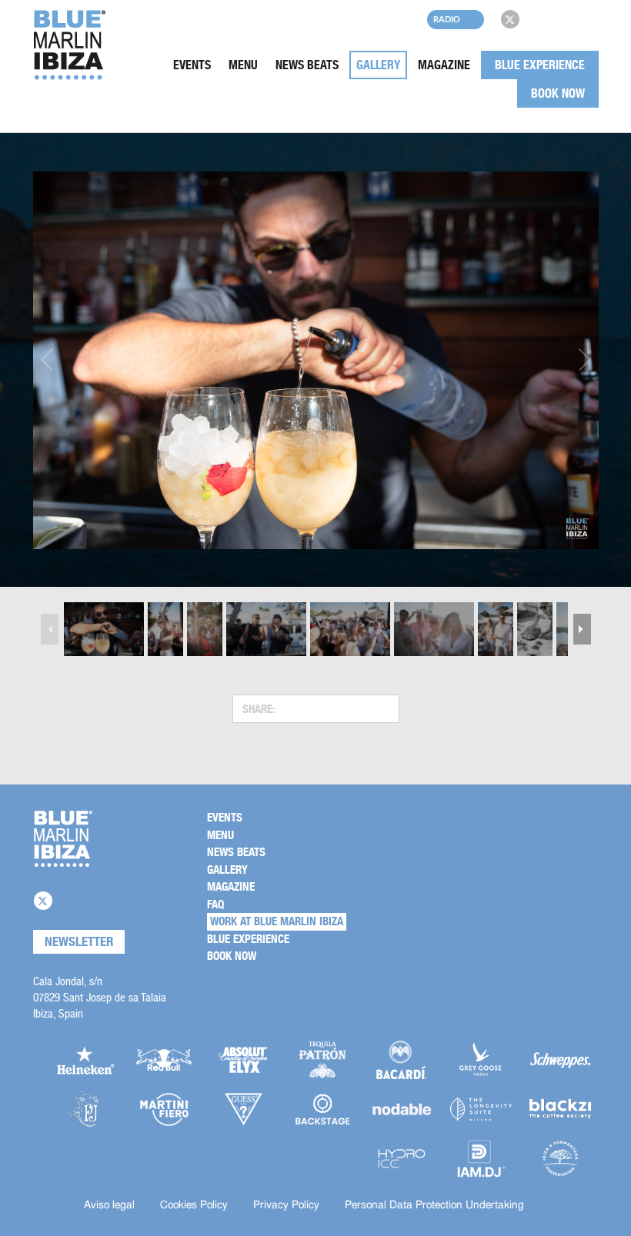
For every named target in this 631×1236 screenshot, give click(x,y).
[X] (510, 19)
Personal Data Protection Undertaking (434, 1205)
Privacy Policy (286, 1205)
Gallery (378, 65)
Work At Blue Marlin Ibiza (276, 921)
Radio (446, 19)
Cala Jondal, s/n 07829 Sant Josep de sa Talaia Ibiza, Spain (99, 997)
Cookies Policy (194, 1205)
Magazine (444, 65)
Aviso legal (109, 1205)
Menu (243, 65)
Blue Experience (540, 65)
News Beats (307, 65)
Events (192, 65)
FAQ (215, 904)
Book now (558, 93)
